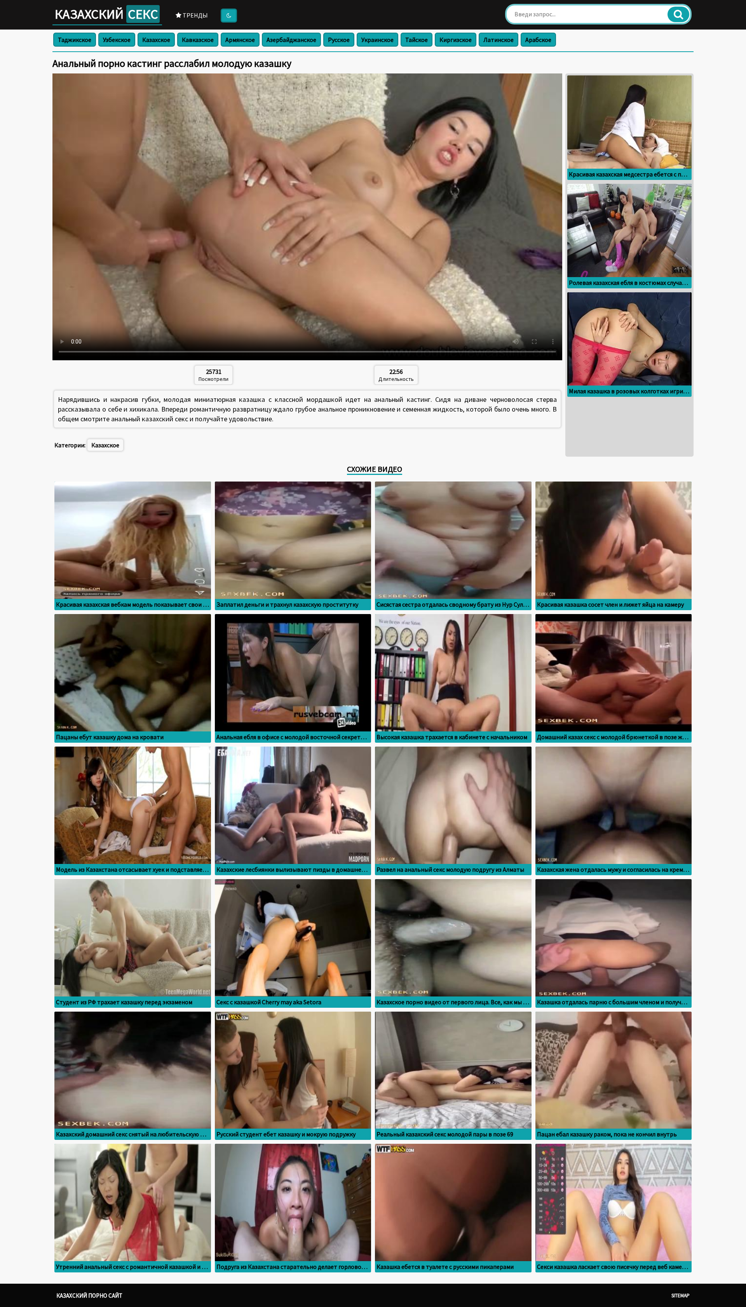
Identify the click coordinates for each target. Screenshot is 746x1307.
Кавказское (198, 40)
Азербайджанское (291, 40)
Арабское (538, 40)
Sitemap (680, 1295)
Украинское (377, 40)
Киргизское (455, 40)
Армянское (240, 40)
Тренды (194, 15)
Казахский (106, 14)
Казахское (156, 40)
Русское (339, 40)
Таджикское (74, 40)
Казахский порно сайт (89, 1295)
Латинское (498, 40)
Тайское (416, 40)
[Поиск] (678, 14)
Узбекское (117, 40)
